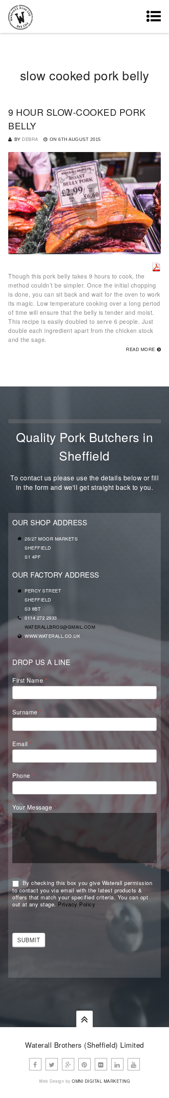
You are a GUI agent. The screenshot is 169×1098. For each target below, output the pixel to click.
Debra (30, 139)
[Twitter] (52, 1064)
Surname (27, 712)
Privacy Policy (76, 904)
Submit (28, 940)
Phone (23, 775)
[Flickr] (101, 1064)
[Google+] (68, 1064)
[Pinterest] (84, 1064)
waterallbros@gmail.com (60, 626)
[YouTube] (134, 1064)
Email (22, 744)
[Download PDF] (156, 267)
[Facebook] (35, 1064)
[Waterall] (20, 16)
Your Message (34, 807)
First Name (29, 680)
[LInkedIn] (117, 1064)
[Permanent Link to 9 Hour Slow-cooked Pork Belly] (84, 250)
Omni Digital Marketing (101, 1081)
